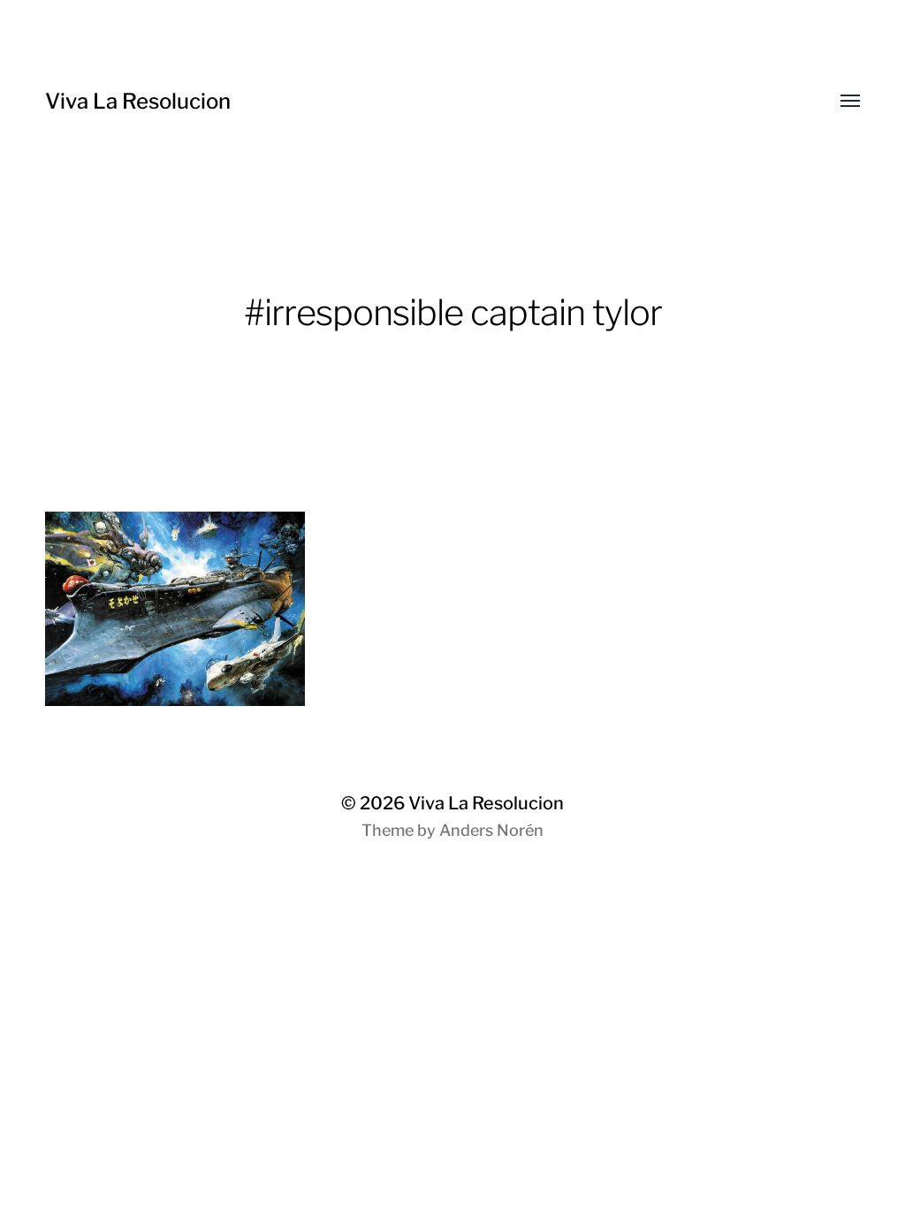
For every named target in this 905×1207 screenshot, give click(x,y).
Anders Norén (491, 830)
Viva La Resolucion (138, 101)
